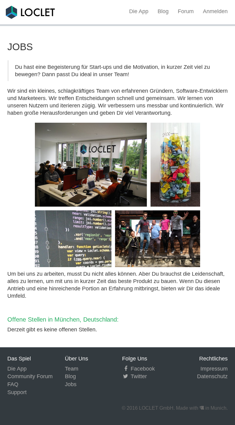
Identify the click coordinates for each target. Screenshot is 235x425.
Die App (138, 11)
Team (71, 369)
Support (17, 392)
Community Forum (30, 376)
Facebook (142, 369)
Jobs (70, 384)
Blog (163, 11)
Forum (186, 11)
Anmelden (215, 11)
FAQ (12, 384)
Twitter (138, 376)
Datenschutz (212, 376)
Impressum (214, 369)
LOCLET (18, 11)
